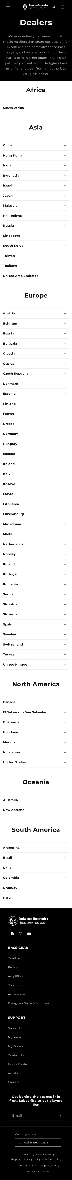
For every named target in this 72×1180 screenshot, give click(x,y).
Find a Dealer (18, 1064)
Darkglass (33, 1154)
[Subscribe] (59, 1115)
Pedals (13, 967)
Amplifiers (16, 976)
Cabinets (14, 985)
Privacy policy (32, 1159)
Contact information (38, 1171)
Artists (13, 1073)
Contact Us (16, 1055)
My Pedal (15, 1037)
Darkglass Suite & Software (28, 1003)
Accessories (17, 994)
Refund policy (53, 1159)
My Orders (16, 1046)
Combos (14, 958)
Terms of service (26, 1165)
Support (14, 1028)
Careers (13, 1082)
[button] (8, 6)
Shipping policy (49, 1165)
